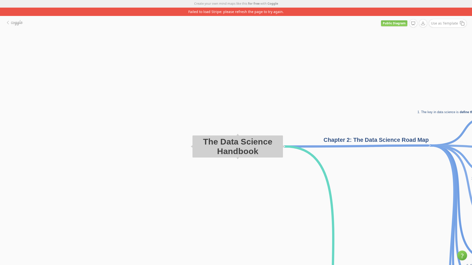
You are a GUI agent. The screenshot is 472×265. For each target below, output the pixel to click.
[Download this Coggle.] (423, 23)
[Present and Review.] (413, 23)
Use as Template (444, 23)
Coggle (272, 3)
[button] (462, 255)
